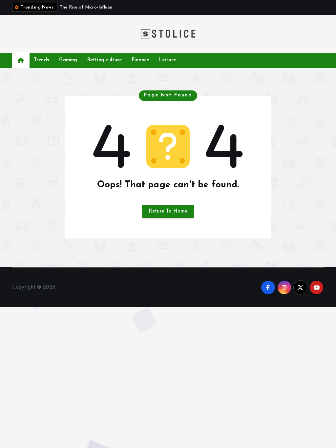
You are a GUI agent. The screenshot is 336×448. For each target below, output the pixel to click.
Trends (41, 60)
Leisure (167, 60)
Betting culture (104, 60)
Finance (140, 60)
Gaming (68, 60)
